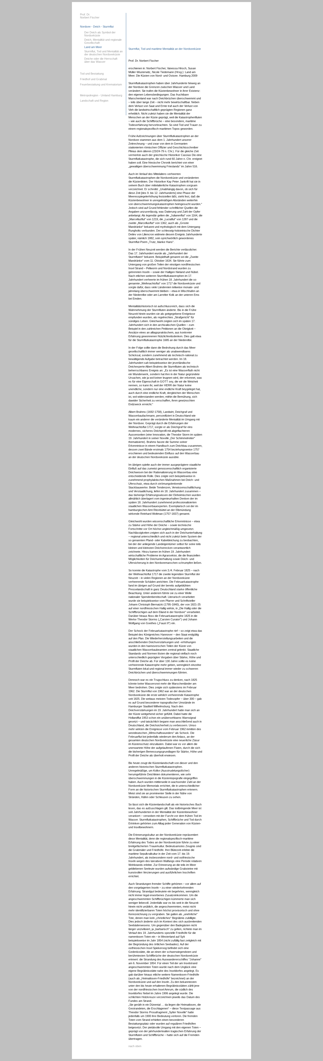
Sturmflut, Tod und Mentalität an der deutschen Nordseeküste (103, 53)
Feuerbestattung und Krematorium (101, 84)
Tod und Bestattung (92, 73)
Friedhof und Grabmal (93, 79)
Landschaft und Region (94, 100)
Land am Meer (93, 47)
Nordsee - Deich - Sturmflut (97, 26)
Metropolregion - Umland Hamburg (101, 95)
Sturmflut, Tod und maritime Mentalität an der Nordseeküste (164, 48)
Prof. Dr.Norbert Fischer (89, 16)
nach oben (134, 1046)
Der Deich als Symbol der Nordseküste (100, 34)
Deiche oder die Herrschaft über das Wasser (100, 60)
